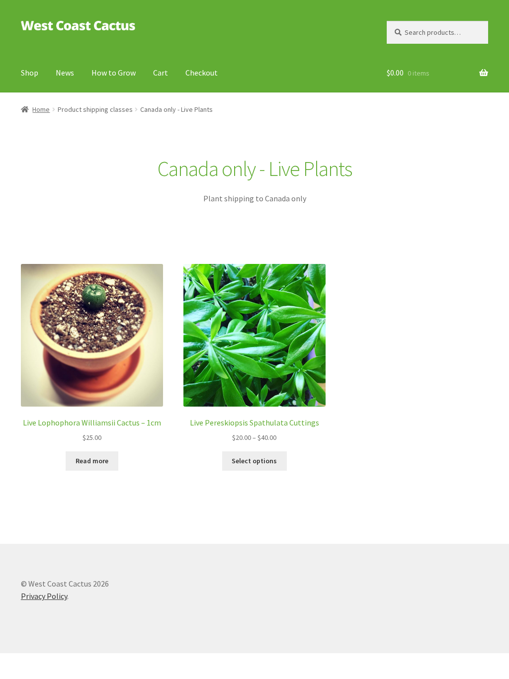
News (65, 73)
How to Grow (113, 73)
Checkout (201, 73)
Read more (92, 460)
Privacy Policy (44, 596)
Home (41, 109)
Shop (29, 73)
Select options (254, 460)
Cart (160, 73)
